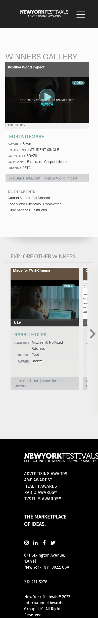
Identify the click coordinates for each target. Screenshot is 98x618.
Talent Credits (21, 192)
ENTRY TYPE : (18, 150)
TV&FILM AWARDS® (42, 498)
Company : (16, 162)
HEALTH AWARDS (40, 486)
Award (24, 361)
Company (21, 343)
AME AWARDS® (38, 480)
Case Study (15, 125)
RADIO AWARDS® (40, 492)
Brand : (14, 168)
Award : (14, 144)
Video (68, 286)
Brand (24, 355)
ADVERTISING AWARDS (45, 473)
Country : (16, 156)
